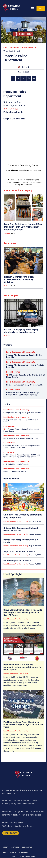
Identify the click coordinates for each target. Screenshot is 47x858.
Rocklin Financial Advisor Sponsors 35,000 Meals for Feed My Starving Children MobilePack (22, 456)
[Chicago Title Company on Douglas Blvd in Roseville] (23, 497)
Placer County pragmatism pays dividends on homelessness (22, 331)
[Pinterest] (23, 78)
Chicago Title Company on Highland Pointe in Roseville (25, 366)
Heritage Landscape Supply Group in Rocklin (24, 385)
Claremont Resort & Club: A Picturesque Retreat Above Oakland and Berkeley (23, 394)
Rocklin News (8, 452)
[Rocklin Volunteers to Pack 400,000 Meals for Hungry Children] (23, 260)
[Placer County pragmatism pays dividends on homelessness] (23, 313)
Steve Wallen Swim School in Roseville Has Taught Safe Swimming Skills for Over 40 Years (22, 612)
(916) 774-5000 (10, 109)
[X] (18, 78)
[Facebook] (13, 78)
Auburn (7, 286)
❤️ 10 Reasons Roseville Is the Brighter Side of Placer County (25, 376)
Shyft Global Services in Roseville (16, 464)
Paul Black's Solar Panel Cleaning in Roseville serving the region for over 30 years (23, 724)
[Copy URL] (34, 78)
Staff (26, 67)
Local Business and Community (19, 48)
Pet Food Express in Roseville (14, 471)
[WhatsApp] (28, 78)
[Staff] (20, 67)
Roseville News (13, 372)
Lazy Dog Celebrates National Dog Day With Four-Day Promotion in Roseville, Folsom (23, 227)
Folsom (7, 233)
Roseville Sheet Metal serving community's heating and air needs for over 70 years (22, 667)
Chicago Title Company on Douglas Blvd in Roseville (24, 356)
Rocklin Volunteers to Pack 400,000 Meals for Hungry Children (19, 279)
